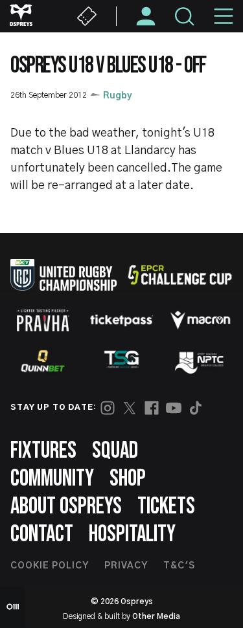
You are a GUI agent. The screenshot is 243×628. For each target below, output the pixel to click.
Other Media (156, 616)
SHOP (128, 479)
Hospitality (132, 534)
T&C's (179, 565)
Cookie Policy (49, 565)
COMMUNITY (52, 479)
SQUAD (115, 451)
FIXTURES (43, 451)
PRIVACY (126, 565)
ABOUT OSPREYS (66, 507)
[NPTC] (200, 361)
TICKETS (166, 507)
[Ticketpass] (121, 320)
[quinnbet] (42, 361)
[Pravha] (42, 320)
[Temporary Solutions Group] (121, 362)
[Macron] (200, 320)
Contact (41, 534)
